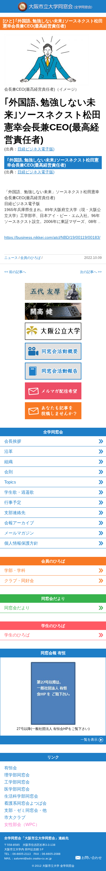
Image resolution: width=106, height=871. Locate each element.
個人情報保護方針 (21, 543)
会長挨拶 (12, 441)
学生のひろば (17, 635)
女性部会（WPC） (22, 824)
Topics (10, 482)
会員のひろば (30, 258)
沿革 (8, 451)
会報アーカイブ (19, 522)
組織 (8, 461)
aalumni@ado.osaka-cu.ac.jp (33, 858)
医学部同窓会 (17, 789)
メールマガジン (19, 533)
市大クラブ (14, 817)
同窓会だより (17, 607)
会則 (8, 471)
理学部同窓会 (17, 774)
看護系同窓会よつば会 (25, 803)
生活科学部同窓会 (21, 796)
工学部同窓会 (17, 782)
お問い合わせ (91, 857)
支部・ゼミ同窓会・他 (25, 810)
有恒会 (10, 767)
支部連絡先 (14, 512)
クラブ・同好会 (19, 580)
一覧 (89, 740)
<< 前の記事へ (15, 272)
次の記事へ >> (91, 272)
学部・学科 (14, 570)
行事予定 (12, 502)
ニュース (11, 258)
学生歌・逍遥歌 (19, 492)
